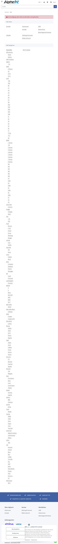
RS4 (9, 109)
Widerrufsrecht (26, 38)
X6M (9, 195)
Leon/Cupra (11, 385)
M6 (9, 173)
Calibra (10, 347)
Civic (9, 243)
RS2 (9, 104)
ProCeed (10, 278)
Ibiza (9, 381)
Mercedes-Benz (10, 309)
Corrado (10, 459)
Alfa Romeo (9, 52)
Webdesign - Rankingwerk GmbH (12, 542)
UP (8, 478)
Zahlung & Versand (27, 35)
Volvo (7, 440)
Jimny (9, 407)
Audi (7, 78)
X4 (8, 183)
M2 (9, 164)
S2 (8, 119)
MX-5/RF (10, 295)
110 (9, 64)
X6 (8, 193)
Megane (10, 373)
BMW (7, 140)
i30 (9, 250)
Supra (9, 423)
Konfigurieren (15, 533)
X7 (8, 197)
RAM (9, 214)
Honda (8, 240)
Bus (9, 454)
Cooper (10, 316)
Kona (9, 252)
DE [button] (39, 2)
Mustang (10, 235)
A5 (8, 95)
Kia (7, 273)
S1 (8, 116)
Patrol (9, 335)
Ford (7, 223)
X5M (9, 190)
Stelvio (10, 57)
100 (9, 81)
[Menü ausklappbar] (2, 1)
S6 (8, 128)
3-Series (10, 150)
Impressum (27, 539)
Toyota (8, 414)
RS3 (9, 107)
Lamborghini (9, 281)
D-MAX (10, 257)
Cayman (10, 364)
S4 (8, 124)
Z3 (8, 200)
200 (9, 83)
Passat (9, 471)
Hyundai (8, 247)
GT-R (9, 74)
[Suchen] (55, 6)
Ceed (9, 276)
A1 (8, 88)
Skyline (10, 338)
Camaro (10, 207)
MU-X (9, 259)
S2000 (9, 245)
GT (8, 71)
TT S (9, 135)
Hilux (9, 421)
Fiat (7, 216)
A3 (8, 90)
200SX (9, 328)
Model (9, 411)
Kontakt (8, 26)
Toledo (10, 388)
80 (8, 85)
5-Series (10, 154)
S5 (8, 126)
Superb (10, 395)
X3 (8, 178)
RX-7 (9, 302)
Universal (8, 430)
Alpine (8, 62)
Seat (7, 376)
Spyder (10, 366)
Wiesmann (9, 480)
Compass (10, 264)
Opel (7, 340)
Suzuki (8, 404)
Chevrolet (9, 204)
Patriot (10, 269)
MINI (7, 314)
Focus (9, 233)
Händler (8, 35)
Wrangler (10, 271)
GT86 (9, 419)
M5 (9, 171)
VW (7, 445)
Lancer (10, 323)
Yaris (9, 426)
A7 (8, 100)
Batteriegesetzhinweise (44, 32)
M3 (9, 166)
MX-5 (9, 292)
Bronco (10, 226)
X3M (9, 181)
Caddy (9, 457)
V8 (8, 138)
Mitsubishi (9, 321)
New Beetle (11, 469)
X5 (8, 188)
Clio (9, 371)
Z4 (8, 202)
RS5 (9, 112)
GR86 (9, 416)
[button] (44, 2)
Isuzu (7, 254)
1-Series (10, 143)
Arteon (10, 450)
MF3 (9, 483)
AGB (39, 26)
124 (9, 219)
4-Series (10, 152)
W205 (9, 307)
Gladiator (10, 266)
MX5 (9, 297)
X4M (9, 185)
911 (9, 359)
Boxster (10, 362)
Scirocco (10, 476)
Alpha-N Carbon (12, 433)
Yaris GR (10, 428)
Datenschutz (34, 539)
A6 (8, 97)
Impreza (10, 402)
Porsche (8, 357)
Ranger (10, 238)
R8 (8, 102)
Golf (9, 464)
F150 (9, 228)
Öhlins (9, 438)
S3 (8, 121)
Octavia (10, 392)
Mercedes (9, 304)
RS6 (9, 114)
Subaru (8, 397)
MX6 (9, 300)
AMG (7, 66)
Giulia (9, 54)
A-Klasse (10, 69)
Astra (9, 345)
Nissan (8, 326)
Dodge (8, 209)
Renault (8, 369)
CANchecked (11, 435)
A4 (8, 93)
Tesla (7, 409)
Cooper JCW (11, 319)
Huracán (10, 283)
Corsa (9, 350)
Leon (9, 383)
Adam (9, 342)
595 (9, 221)
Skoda (8, 390)
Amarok (10, 447)
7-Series (10, 159)
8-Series (10, 162)
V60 (9, 442)
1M (9, 145)
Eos (9, 461)
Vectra (9, 352)
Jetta (9, 466)
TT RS (9, 133)
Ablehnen (15, 537)
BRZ (9, 400)
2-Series (10, 147)
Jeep (7, 262)
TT (8, 131)
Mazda (8, 285)
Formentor (11, 378)
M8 (9, 176)
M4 (9, 169)
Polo (9, 473)
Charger (10, 212)
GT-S (9, 76)
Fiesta (9, 231)
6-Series (10, 157)
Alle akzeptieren (15, 529)
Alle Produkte (10, 59)
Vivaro (9, 354)
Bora (9, 452)
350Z (9, 331)
